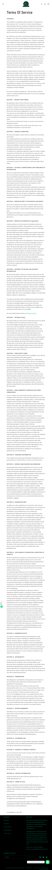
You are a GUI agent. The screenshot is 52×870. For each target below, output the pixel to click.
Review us (6, 823)
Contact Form (7, 833)
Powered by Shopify (20, 867)
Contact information (43, 869)
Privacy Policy (7, 826)
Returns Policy (31, 313)
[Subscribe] (28, 857)
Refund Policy (7, 830)
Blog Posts (6, 820)
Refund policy (29, 867)
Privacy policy (36, 867)
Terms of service (44, 867)
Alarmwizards (12, 867)
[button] (3, 4)
